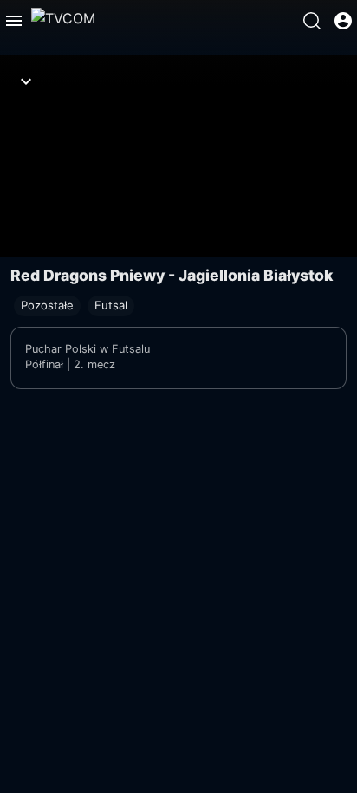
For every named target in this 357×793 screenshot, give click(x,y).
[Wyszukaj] (312, 20)
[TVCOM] (63, 21)
